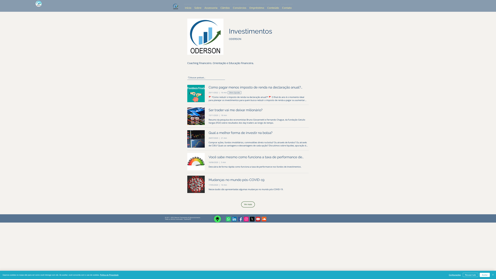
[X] (252, 219)
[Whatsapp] (228, 219)
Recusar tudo (470, 275)
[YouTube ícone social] (258, 219)
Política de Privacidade (109, 275)
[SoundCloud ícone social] (264, 219)
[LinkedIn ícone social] (234, 219)
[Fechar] (492, 275)
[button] (198, 6)
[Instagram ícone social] (246, 219)
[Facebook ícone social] (240, 219)
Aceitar (485, 275)
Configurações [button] (455, 275)
